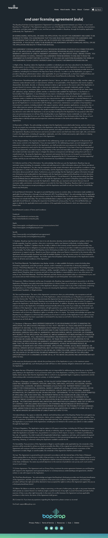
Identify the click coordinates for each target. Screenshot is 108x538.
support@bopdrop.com (28, 504)
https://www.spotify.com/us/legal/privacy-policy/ (29, 236)
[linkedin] (56, 528)
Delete (76, 523)
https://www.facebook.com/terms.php (26, 216)
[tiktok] (61, 528)
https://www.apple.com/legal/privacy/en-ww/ (28, 228)
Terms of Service (48, 523)
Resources (61, 523)
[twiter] (51, 528)
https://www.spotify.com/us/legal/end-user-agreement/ (31, 234)
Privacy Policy (34, 523)
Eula (69, 523)
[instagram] (46, 528)
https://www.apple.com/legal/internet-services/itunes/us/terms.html (35, 225)
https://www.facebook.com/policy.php (26, 219)
